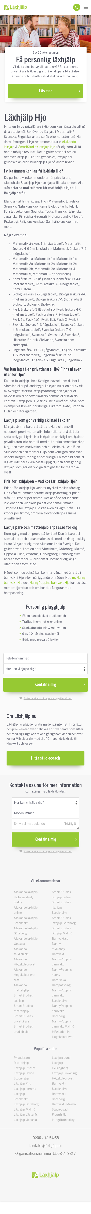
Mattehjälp (21, 1062)
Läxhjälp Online (24, 1073)
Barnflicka (59, 980)
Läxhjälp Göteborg (26, 1104)
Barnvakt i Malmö (64, 1104)
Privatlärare (22, 1057)
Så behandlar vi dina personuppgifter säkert (48, 698)
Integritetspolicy (63, 1120)
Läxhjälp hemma (25, 1088)
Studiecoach (60, 1109)
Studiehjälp (21, 1078)
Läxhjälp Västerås (26, 1114)
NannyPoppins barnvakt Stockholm (62, 995)
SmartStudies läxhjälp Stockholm (61, 907)
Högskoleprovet (63, 1078)
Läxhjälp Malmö (24, 1109)
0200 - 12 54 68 (46, 1138)
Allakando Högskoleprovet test (25, 975)
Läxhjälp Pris (22, 1083)
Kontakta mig (45, 684)
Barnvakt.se (60, 938)
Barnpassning (61, 985)
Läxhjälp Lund (61, 1057)
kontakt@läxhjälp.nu (45, 1146)
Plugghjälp (59, 1114)
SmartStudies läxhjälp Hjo (36, 147)
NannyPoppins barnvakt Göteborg (62, 1011)
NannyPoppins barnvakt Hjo (49, 583)
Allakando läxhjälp (26, 892)
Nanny (56, 943)
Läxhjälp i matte (25, 1068)
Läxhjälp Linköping (64, 1073)
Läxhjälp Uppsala (25, 1120)
